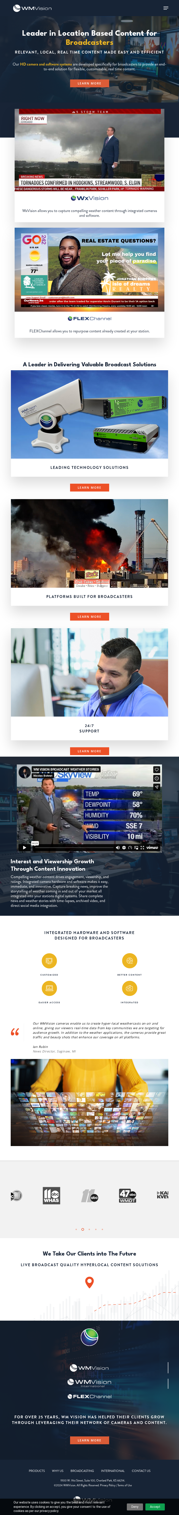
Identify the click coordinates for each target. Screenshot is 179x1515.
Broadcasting (82, 1471)
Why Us (57, 1471)
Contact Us (141, 1471)
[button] (166, 8)
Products (37, 1471)
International (113, 1471)
